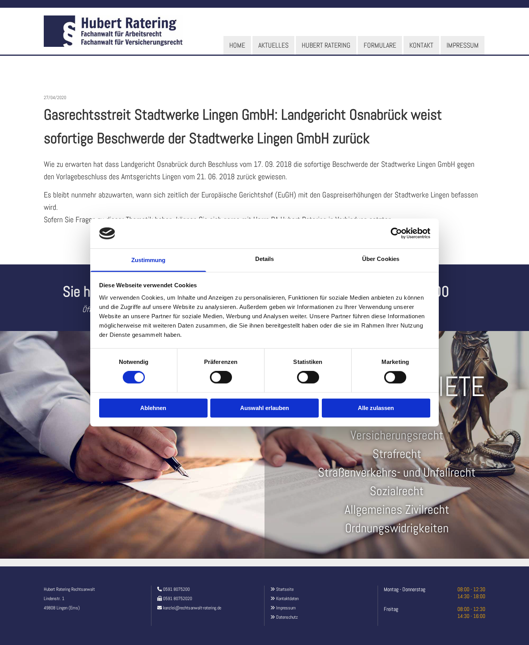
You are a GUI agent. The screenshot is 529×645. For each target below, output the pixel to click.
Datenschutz (287, 617)
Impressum (463, 45)
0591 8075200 (176, 589)
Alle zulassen (376, 408)
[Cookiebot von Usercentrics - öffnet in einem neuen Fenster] (396, 233)
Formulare (380, 45)
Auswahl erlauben (264, 408)
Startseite (285, 589)
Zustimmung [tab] (148, 260)
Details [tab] (264, 259)
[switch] (221, 377)
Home (237, 45)
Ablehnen (153, 408)
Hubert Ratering (326, 45)
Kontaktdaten (287, 598)
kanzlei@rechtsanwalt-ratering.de (192, 608)
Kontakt (421, 45)
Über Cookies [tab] (380, 259)
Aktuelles (273, 45)
